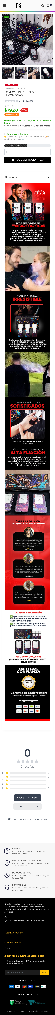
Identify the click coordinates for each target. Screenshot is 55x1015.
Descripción (11, 177)
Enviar (44, 972)
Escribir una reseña (27, 797)
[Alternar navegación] (4, 5)
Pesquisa (8, 948)
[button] (42, 5)
